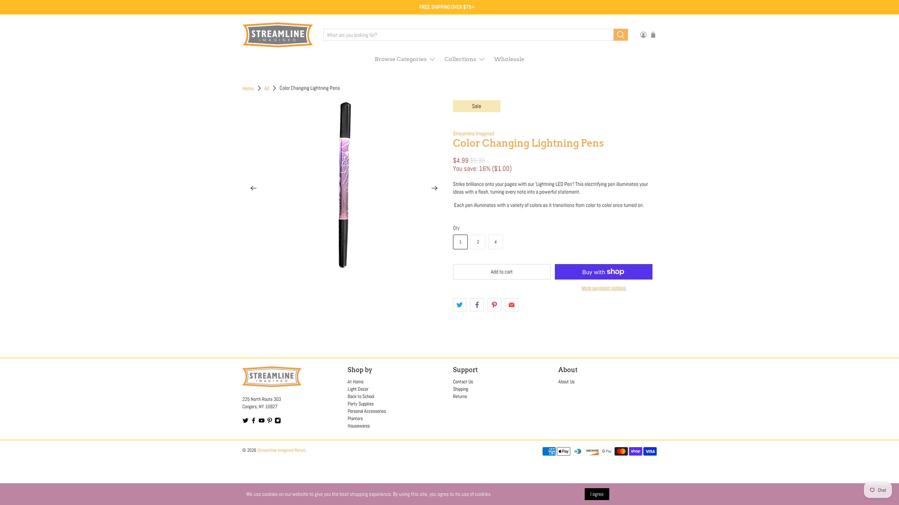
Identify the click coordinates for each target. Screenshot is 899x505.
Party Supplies (361, 403)
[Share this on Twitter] (459, 304)
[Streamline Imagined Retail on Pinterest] (270, 422)
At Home (355, 381)
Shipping (460, 389)
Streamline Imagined (473, 133)
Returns (460, 396)
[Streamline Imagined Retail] (278, 34)
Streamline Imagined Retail (281, 450)
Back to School (361, 396)
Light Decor (358, 389)
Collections (460, 59)
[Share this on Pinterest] (494, 304)
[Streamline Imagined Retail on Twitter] (245, 422)
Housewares (359, 426)
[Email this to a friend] (511, 304)
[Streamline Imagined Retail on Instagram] (278, 422)
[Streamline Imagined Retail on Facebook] (253, 422)
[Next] (434, 188)
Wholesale (509, 59)
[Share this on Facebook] (477, 304)
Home (248, 88)
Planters (355, 418)
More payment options (604, 288)
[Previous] (253, 188)
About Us (566, 381)
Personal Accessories (367, 411)
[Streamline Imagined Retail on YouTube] (261, 422)
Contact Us (463, 381)
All (266, 88)
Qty (456, 227)
